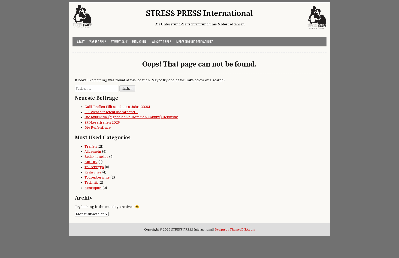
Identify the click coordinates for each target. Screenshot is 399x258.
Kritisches (93, 172)
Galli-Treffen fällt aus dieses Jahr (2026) (117, 107)
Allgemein (93, 151)
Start (81, 41)
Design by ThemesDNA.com (235, 229)
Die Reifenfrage (98, 127)
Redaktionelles (96, 156)
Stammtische (119, 41)
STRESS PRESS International (199, 13)
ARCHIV (91, 162)
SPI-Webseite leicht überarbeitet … (111, 112)
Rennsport (93, 188)
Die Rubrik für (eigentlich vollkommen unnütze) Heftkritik (131, 117)
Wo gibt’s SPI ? (161, 41)
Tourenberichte (97, 177)
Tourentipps (94, 167)
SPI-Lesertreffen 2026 (102, 122)
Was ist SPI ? (97, 41)
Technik (91, 182)
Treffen (91, 146)
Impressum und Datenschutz (194, 41)
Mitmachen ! (139, 41)
